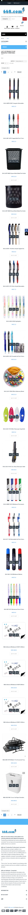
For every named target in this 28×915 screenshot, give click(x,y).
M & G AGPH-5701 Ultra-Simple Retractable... (14, 286)
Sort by (13, 61)
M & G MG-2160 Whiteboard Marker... (14, 574)
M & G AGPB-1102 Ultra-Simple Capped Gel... (14, 248)
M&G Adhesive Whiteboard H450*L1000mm (14, 647)
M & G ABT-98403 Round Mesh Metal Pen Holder (14, 211)
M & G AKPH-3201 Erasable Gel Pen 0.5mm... (14, 356)
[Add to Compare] (17, 91)
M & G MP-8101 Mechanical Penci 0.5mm (14, 609)
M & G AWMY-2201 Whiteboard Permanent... (14, 504)
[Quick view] (13, 91)
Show (2, 63)
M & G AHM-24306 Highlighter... (14, 321)
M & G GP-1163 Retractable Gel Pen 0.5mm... (14, 539)
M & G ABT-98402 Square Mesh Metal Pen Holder (14, 173)
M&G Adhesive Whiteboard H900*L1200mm (14, 722)
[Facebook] (26, 230)
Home (2, 38)
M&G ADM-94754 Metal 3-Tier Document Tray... (14, 759)
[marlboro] (9, 830)
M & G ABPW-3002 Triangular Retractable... (14, 103)
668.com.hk (11, 907)
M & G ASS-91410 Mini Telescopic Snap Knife (14, 429)
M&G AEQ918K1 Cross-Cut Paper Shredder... (14, 797)
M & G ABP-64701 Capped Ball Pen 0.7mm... (14, 138)
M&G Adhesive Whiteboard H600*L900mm (14, 684)
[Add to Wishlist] (10, 91)
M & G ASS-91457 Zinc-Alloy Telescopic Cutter (14, 466)
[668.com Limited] (14, 10)
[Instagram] (26, 233)
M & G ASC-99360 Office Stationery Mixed (14, 391)
